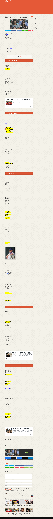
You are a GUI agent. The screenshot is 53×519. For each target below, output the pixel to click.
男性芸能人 (36, 29)
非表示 (20, 56)
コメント (6, 473)
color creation (11, 259)
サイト (6, 485)
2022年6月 (36, 20)
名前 (6, 479)
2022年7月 (36, 19)
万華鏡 (6, 1)
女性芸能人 (36, 28)
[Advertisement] (26, 8)
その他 (6, 463)
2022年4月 (36, 23)
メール (6, 482)
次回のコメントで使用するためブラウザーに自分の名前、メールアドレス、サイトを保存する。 (17, 488)
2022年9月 (36, 18)
